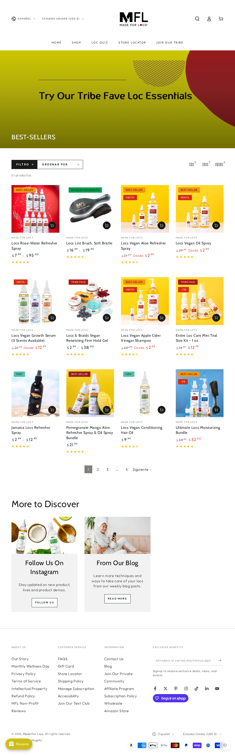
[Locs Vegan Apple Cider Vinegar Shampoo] (145, 301)
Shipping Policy (71, 681)
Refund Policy (23, 696)
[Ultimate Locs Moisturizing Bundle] (200, 393)
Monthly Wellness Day (30, 666)
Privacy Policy (23, 673)
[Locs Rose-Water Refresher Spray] (35, 209)
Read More (117, 598)
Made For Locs (33, 734)
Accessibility (68, 696)
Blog (108, 666)
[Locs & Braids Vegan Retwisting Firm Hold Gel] (90, 301)
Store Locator (70, 673)
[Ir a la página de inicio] (133, 19)
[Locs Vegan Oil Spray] (200, 209)
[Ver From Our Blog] (117, 535)
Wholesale (113, 703)
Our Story (20, 659)
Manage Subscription (76, 688)
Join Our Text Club (74, 703)
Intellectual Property (29, 688)
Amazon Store (116, 710)
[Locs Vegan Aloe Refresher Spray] (145, 209)
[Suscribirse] (221, 660)
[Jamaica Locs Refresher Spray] (35, 393)
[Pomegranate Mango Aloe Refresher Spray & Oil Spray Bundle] (90, 393)
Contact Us (114, 659)
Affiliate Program (119, 688)
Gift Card (66, 666)
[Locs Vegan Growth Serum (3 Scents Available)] (35, 301)
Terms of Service (26, 681)
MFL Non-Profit (25, 703)
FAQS (62, 659)
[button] (197, 19)
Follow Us (44, 602)
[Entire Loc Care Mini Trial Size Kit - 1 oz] (200, 301)
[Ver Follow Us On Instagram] (44, 535)
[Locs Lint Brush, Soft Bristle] (90, 209)
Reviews (18, 710)
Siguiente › (142, 469)
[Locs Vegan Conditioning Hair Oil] (145, 393)
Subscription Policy (120, 696)
